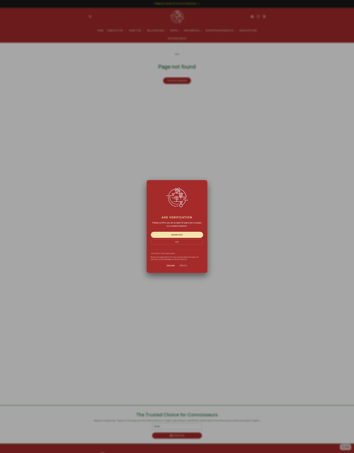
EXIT (177, 242)
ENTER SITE (177, 235)
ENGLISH (171, 265)
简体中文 (183, 265)
